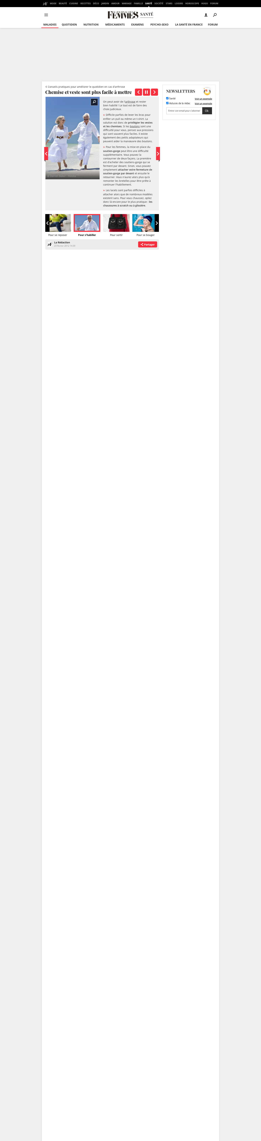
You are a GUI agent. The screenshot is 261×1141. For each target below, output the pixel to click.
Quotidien (69, 24)
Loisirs (179, 3)
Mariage (127, 3)
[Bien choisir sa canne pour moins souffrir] (154, 92)
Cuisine (73, 3)
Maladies (49, 24)
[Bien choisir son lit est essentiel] (138, 92)
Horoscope (192, 3)
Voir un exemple (203, 98)
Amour (115, 3)
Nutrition (91, 24)
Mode (53, 3)
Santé (148, 3)
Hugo (204, 3)
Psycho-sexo (159, 24)
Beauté (63, 3)
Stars (169, 3)
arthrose (130, 101)
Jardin (105, 3)
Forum (214, 3)
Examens (137, 24)
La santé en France (189, 24)
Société (158, 3)
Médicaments (115, 24)
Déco (96, 3)
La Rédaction (62, 242)
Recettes (85, 3)
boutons (135, 126)
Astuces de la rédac (179, 103)
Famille (138, 3)
